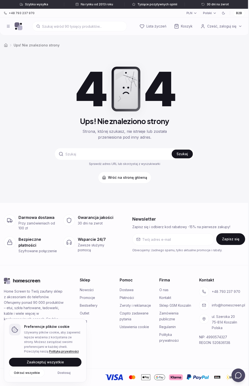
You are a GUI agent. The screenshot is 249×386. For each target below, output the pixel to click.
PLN (189, 13)
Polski (207, 13)
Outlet (84, 313)
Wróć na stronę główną (127, 177)
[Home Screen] (18, 26)
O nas (164, 290)
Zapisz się (230, 239)
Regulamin (167, 327)
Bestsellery (89, 305)
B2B (239, 13)
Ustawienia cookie (134, 327)
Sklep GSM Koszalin (175, 305)
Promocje (87, 298)
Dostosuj (64, 372)
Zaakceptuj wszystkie (45, 362)
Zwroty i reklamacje (135, 305)
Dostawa (126, 290)
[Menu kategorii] (8, 26)
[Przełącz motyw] (223, 13)
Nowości (87, 290)
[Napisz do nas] (238, 375)
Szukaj (182, 154)
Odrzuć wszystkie (27, 372)
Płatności (127, 298)
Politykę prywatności (64, 351)
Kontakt (165, 298)
